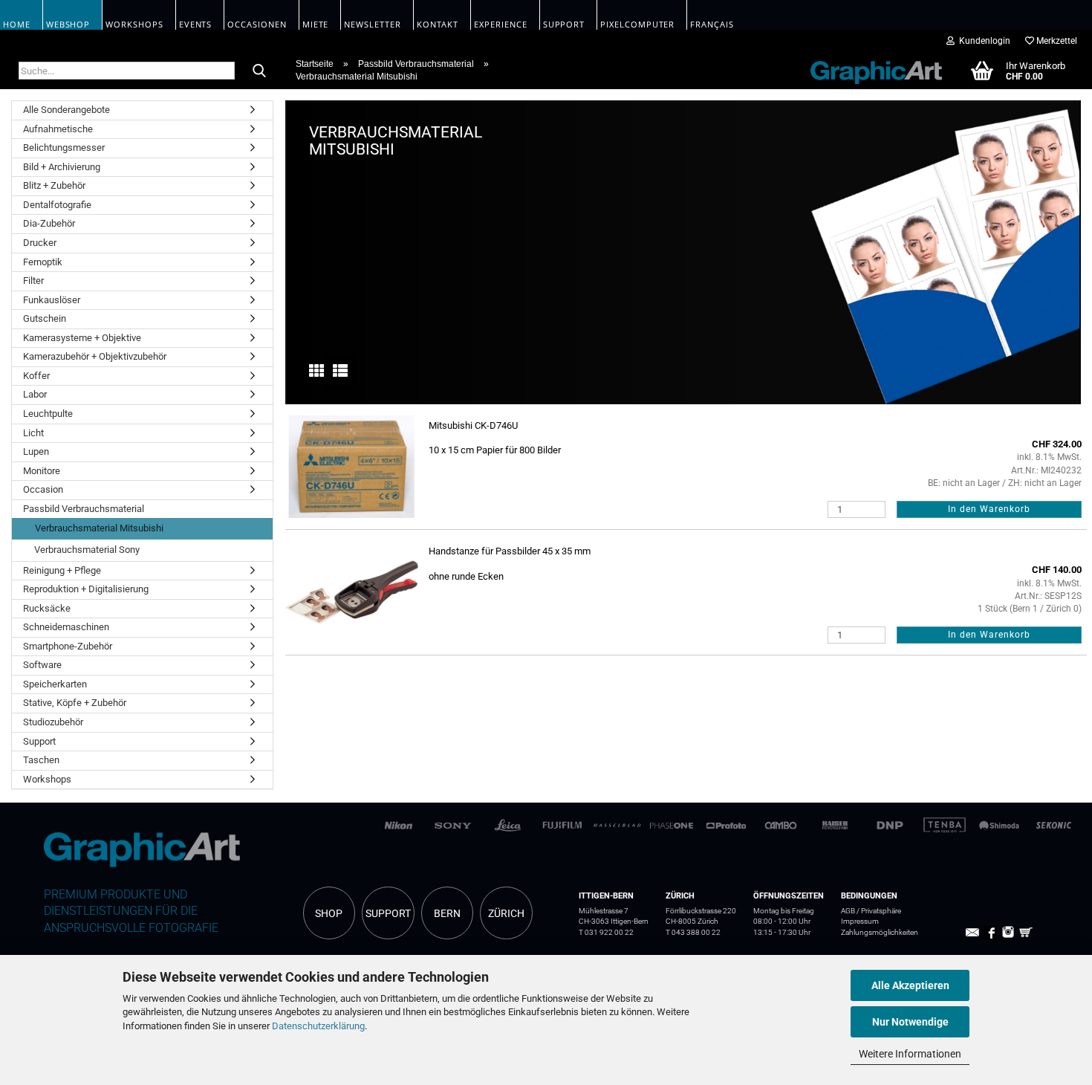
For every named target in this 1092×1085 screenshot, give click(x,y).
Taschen (41, 759)
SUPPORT (388, 913)
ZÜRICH (506, 913)
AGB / (851, 911)
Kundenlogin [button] (982, 41)
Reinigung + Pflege (62, 570)
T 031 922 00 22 (606, 932)
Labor (35, 394)
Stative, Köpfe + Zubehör (74, 702)
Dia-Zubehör (49, 223)
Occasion (43, 489)
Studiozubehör (53, 722)
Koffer (36, 375)
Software (42, 664)
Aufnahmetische (58, 129)
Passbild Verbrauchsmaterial (83, 508)
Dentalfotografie (57, 204)
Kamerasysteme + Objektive (82, 337)
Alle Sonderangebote (66, 109)
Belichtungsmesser (64, 147)
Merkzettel (1055, 41)
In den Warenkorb (989, 509)
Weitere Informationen (910, 1054)
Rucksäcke (47, 608)
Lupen (36, 451)
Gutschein (44, 318)
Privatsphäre (881, 911)
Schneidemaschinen (66, 626)
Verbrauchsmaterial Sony (87, 549)
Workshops (47, 779)
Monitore (41, 470)
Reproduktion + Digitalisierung (86, 589)
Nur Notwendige (910, 1022)
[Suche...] (259, 71)
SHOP (328, 913)
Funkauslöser (51, 299)
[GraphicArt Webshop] (868, 70)
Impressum (860, 921)
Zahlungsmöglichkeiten (879, 932)
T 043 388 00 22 (693, 932)
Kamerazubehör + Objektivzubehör (94, 356)
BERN (447, 913)
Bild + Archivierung (61, 166)
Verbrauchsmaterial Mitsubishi (99, 528)
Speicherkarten (55, 684)
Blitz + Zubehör (54, 185)
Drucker (39, 242)
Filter (33, 280)
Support (39, 741)
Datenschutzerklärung (318, 1025)
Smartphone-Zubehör (67, 646)
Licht (33, 432)
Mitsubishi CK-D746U (473, 425)
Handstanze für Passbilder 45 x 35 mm (510, 551)
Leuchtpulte (48, 413)
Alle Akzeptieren (910, 985)
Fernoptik (42, 262)
